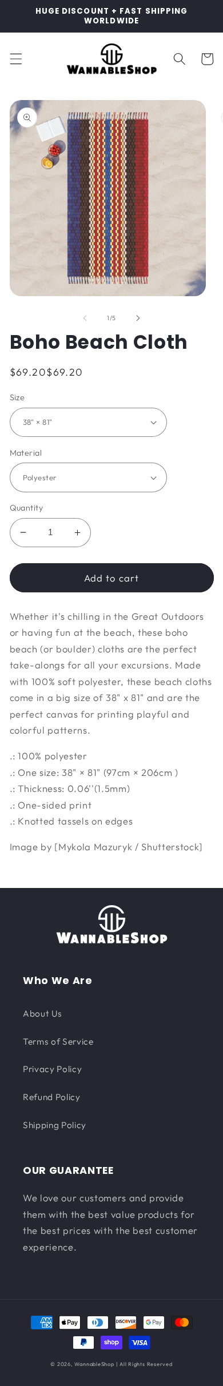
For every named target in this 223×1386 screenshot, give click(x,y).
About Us (42, 1013)
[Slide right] (137, 317)
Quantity (26, 508)
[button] (15, 59)
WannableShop (94, 1364)
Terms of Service (58, 1041)
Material (26, 453)
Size (17, 397)
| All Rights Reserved (144, 1364)
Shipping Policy (54, 1125)
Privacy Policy (52, 1069)
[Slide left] (85, 317)
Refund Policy (52, 1097)
